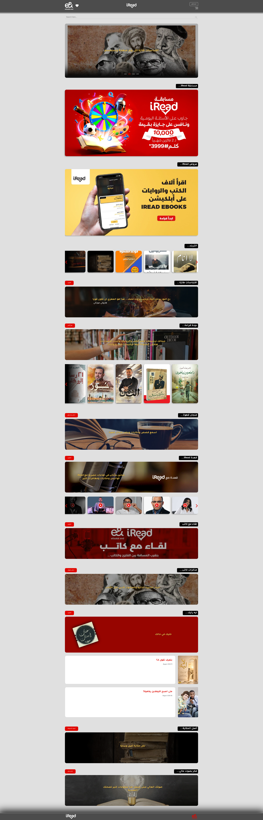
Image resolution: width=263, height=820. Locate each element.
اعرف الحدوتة (72, 728)
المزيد (69, 282)
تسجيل (193, 4)
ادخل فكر (70, 771)
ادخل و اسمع (71, 415)
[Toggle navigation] (196, 8)
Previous (196, 262)
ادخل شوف (71, 570)
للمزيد (69, 458)
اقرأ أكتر (70, 325)
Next (66, 262)
